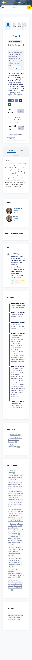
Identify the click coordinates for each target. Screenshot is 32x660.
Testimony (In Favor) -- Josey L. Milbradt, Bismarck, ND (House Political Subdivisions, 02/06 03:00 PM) (15, 551)
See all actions (20, 110)
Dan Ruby (16, 216)
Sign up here (16, 68)
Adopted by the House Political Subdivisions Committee (15, 440)
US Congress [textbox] (6, 8)
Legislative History (12, 471)
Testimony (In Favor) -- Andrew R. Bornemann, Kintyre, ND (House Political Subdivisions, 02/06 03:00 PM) (15, 540)
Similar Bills (16, 155)
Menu (19, 2)
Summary (12, 150)
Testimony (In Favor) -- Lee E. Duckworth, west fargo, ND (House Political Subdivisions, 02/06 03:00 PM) (15, 562)
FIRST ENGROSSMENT (16, 135)
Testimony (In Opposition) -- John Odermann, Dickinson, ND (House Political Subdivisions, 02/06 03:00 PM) (16, 573)
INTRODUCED (15, 435)
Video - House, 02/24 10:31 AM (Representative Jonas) (15, 504)
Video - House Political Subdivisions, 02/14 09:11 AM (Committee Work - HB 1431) (15, 485)
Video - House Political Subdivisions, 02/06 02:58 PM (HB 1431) (15, 477)
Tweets (21, 150)
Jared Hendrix (17, 209)
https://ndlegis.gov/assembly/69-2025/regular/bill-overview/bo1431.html (15, 617)
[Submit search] (29, 7)
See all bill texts (21, 127)
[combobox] (5, 7)
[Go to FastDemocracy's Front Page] (3, 2)
